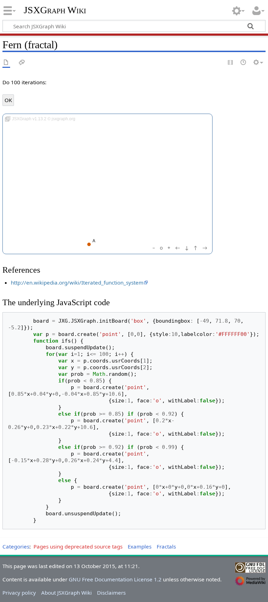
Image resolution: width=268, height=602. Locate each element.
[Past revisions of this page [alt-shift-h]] (243, 63)
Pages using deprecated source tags (78, 546)
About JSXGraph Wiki (66, 592)
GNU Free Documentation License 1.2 (115, 579)
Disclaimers (111, 592)
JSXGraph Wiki (55, 10)
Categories (15, 546)
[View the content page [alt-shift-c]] (6, 63)
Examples (139, 546)
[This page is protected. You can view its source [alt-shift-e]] (230, 63)
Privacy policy (19, 592)
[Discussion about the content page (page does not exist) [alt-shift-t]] (22, 63)
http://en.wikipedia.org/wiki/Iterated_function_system (77, 282)
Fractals (166, 546)
